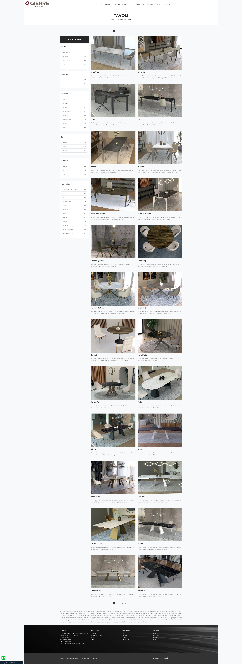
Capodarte (74, 56)
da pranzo (74, 84)
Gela (74, 197)
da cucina (74, 80)
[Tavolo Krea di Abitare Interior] (160, 430)
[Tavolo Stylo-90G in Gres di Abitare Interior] (160, 194)
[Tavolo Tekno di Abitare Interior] (113, 147)
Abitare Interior (74, 52)
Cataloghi (156, 635)
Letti (123, 633)
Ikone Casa (74, 64)
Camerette (125, 639)
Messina (74, 209)
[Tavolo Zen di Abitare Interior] (160, 100)
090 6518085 (66, 639)
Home (112, 20)
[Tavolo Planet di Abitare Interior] (160, 524)
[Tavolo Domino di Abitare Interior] (160, 477)
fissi (74, 174)
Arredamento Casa (121, 4)
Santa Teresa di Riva (74, 229)
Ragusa (74, 221)
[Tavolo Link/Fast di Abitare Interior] (113, 53)
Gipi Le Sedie (74, 60)
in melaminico (74, 119)
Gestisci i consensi (17, 663)
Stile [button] (62, 137)
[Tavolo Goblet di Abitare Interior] (113, 336)
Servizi (155, 633)
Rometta (74, 225)
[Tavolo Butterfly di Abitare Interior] (113, 383)
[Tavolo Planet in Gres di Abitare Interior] (113, 571)
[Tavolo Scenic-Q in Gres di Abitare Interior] (113, 241)
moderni (74, 150)
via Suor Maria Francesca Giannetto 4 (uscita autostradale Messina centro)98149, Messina (74, 635)
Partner (155, 637)
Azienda (99, 4)
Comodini (125, 635)
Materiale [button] (64, 93)
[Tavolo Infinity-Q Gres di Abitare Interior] (113, 289)
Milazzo (74, 213)
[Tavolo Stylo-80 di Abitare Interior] (160, 53)
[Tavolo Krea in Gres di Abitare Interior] (113, 477)
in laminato (74, 111)
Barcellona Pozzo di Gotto (74, 189)
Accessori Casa (138, 4)
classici (74, 143)
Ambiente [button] (64, 74)
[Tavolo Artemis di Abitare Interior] (160, 571)
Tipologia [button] (64, 160)
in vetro (74, 127)
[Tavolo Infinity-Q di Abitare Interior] (160, 289)
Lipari (74, 205)
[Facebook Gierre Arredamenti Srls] (96, 658)
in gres (74, 107)
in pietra (74, 123)
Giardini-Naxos (74, 201)
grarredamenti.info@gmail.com (74, 643)
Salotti (93, 637)
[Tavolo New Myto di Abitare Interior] (160, 336)
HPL (74, 99)
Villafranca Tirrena (74, 233)
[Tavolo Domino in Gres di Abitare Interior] (113, 524)
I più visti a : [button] (65, 184)
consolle (74, 170)
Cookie (8, 663)
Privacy (3, 663)
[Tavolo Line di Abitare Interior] (113, 100)
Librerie (93, 633)
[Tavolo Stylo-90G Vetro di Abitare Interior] (113, 194)
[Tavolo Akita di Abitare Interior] (113, 430)
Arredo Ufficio (153, 4)
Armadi (124, 637)
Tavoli (129, 20)
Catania (74, 193)
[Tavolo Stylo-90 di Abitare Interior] (160, 147)
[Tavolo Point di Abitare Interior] (160, 383)
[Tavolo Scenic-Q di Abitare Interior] (160, 241)
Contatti (166, 4)
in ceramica (74, 103)
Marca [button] (63, 46)
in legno (74, 115)
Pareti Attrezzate (96, 635)
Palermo (74, 217)
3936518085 (67, 641)
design (74, 147)
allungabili (74, 166)
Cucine (108, 4)
